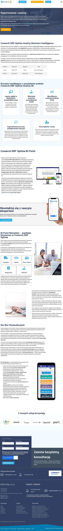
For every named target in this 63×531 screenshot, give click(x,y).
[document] (31, 265)
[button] (58, 247)
